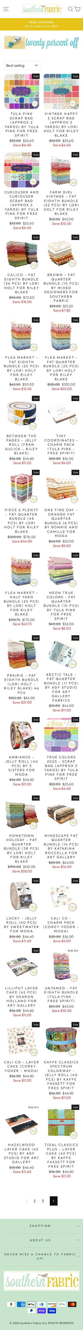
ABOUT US (40, 1240)
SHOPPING (40, 1225)
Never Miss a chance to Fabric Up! (40, 1256)
